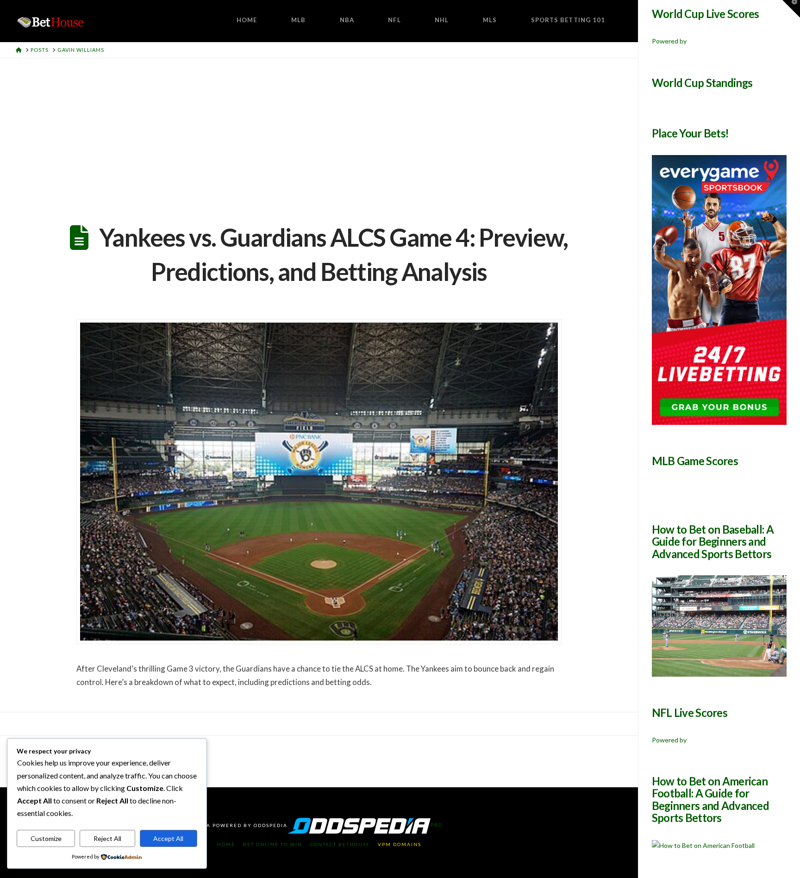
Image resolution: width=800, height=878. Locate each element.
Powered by (669, 41)
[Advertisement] (319, 128)
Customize (46, 838)
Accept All (168, 838)
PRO (437, 825)
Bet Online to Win (272, 844)
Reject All (107, 838)
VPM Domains (399, 844)
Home (226, 844)
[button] (791, 9)
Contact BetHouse (340, 844)
